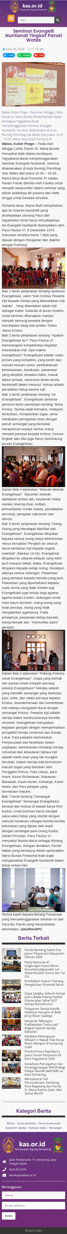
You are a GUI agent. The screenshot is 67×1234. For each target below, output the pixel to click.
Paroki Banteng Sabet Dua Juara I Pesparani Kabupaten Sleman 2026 (44, 953)
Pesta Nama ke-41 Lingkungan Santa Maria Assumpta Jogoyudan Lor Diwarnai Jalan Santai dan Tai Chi (45, 969)
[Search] (57, 20)
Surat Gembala (26, 1123)
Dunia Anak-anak (49, 1123)
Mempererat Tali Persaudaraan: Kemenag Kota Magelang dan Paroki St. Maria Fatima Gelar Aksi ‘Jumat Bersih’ (43, 1086)
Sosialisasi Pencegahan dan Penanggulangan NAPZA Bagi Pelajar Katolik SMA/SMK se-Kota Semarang (45, 1069)
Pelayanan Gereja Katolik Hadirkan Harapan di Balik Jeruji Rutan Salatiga (43, 1012)
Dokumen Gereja (15, 1128)
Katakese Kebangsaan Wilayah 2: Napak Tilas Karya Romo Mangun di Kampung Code (44, 1041)
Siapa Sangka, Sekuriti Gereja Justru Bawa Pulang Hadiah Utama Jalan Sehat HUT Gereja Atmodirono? (45, 998)
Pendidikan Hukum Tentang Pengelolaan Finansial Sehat (44, 983)
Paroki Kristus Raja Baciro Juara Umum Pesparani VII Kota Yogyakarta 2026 (43, 1055)
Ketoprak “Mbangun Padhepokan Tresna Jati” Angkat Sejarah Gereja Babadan (42, 1026)
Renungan (55, 1128)
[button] (11, 18)
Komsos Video (37, 1128)
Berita (10, 1123)
